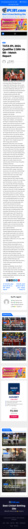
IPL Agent (11, 61)
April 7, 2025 (8, 443)
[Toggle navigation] (15, 33)
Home (4, 523)
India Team (6, 453)
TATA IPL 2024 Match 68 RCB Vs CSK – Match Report (13, 341)
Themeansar (13, 519)
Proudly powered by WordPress (10, 517)
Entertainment (22, 523)
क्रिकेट (17, 523)
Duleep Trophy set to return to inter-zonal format (11, 487)
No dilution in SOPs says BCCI (12, 440)
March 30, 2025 (8, 474)
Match (4, 42)
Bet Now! (16, 525)
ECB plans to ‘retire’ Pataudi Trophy (11, 456)
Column (11, 525)
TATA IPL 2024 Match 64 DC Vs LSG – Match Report (13, 325)
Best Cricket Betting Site (14, 14)
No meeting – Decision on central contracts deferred (13, 471)
